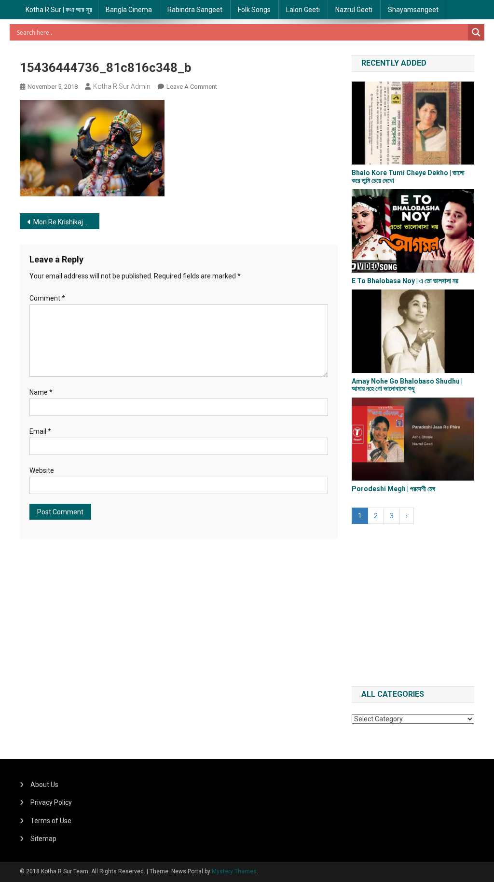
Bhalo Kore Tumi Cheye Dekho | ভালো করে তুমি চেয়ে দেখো (408, 176)
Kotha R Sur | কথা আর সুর (59, 10)
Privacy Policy (51, 802)
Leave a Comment (191, 86)
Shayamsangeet (413, 10)
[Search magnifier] (476, 32)
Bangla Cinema (129, 10)
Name (41, 392)
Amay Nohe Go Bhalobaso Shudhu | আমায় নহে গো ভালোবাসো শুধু (407, 384)
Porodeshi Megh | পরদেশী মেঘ (393, 489)
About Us (44, 784)
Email (40, 431)
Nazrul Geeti (353, 10)
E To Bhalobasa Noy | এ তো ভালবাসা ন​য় (405, 281)
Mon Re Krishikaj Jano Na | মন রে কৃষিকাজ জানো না (66, 222)
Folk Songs (254, 10)
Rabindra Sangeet (194, 10)
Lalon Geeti (303, 10)
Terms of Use (50, 821)
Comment (47, 298)
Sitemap (43, 838)
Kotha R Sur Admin (122, 86)
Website (41, 470)
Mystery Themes (234, 871)
